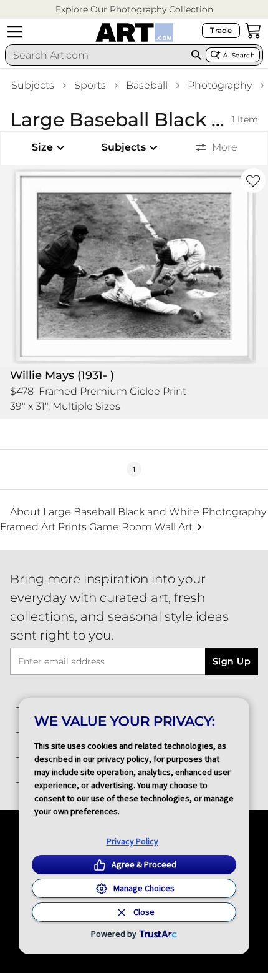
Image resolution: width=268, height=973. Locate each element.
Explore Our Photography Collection (134, 9)
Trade (221, 30)
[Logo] (134, 32)
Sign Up (232, 661)
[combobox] (96, 55)
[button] (134, 9)
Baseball (147, 85)
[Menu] (15, 32)
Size (42, 147)
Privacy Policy (132, 841)
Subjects (32, 85)
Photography (220, 85)
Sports (90, 85)
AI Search (239, 55)
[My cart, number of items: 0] (253, 31)
